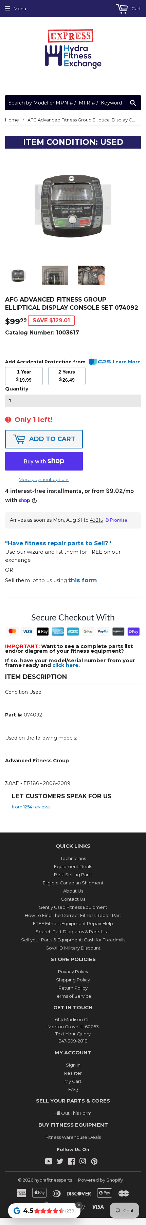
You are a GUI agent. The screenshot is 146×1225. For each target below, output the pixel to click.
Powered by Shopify (100, 1180)
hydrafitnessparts (53, 1180)
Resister (73, 1073)
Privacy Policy (73, 971)
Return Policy (73, 988)
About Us (73, 891)
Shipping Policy (73, 979)
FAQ (73, 1089)
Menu (20, 8)
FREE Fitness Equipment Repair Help (73, 923)
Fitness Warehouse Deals (73, 1137)
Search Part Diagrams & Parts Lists (73, 931)
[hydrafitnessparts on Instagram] (82, 1162)
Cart (135, 8)
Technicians (73, 858)
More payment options (44, 479)
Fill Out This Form (73, 1113)
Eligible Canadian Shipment (73, 882)
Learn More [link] (127, 361)
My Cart (73, 1081)
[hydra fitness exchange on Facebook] (71, 1162)
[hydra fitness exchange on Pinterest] (94, 1162)
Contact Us (73, 899)
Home (12, 119)
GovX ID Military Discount (73, 948)
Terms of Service (73, 996)
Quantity (16, 389)
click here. (66, 665)
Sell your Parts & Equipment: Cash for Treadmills (73, 939)
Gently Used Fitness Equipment (73, 907)
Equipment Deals (73, 866)
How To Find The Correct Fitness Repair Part (73, 915)
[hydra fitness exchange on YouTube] (48, 1162)
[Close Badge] (78, 1205)
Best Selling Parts (73, 874)
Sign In (73, 1065)
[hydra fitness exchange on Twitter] (60, 1162)
